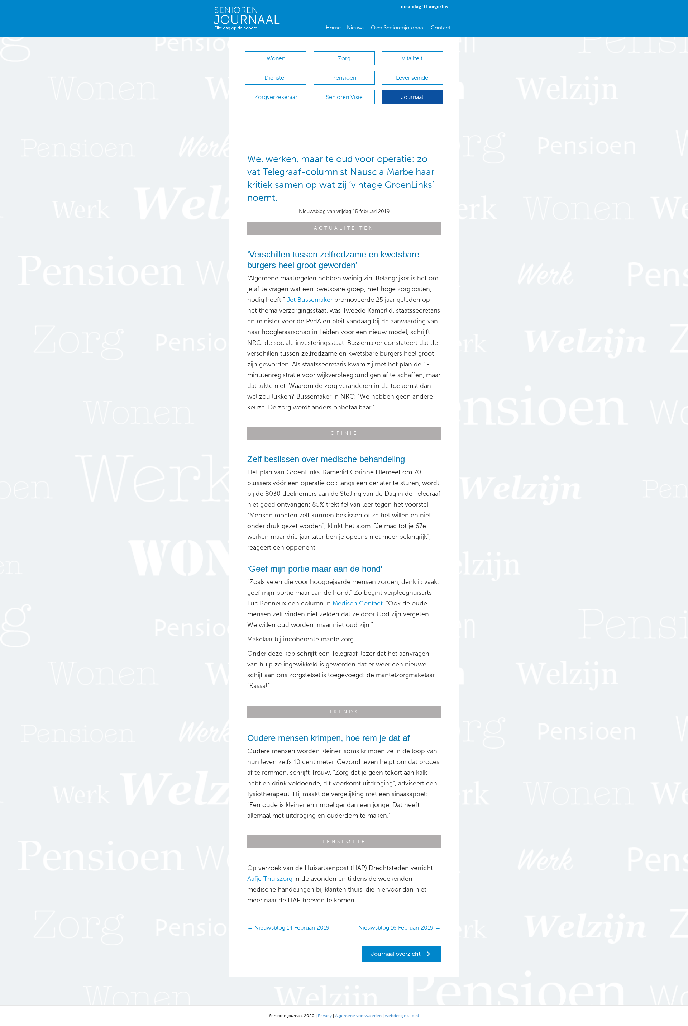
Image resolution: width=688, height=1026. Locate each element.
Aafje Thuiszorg (269, 879)
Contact (440, 27)
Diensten (275, 77)
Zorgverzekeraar (275, 97)
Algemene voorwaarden (358, 1015)
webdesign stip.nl (402, 1015)
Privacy (325, 1015)
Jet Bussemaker (310, 300)
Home (333, 27)
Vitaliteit (412, 58)
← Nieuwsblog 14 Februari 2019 (288, 927)
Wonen (276, 58)
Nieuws (356, 27)
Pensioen (344, 77)
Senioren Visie (344, 97)
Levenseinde (412, 77)
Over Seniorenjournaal (398, 27)
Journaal (412, 97)
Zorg (344, 58)
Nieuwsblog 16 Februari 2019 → (399, 927)
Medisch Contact (358, 603)
